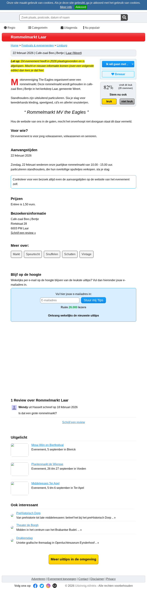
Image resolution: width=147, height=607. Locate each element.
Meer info (66, 7)
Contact (83, 578)
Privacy (111, 578)
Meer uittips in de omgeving (73, 559)
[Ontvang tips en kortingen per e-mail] (54, 585)
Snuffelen (52, 254)
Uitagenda (70, 27)
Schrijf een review (73, 422)
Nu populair (92, 27)
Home (14, 45)
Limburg (62, 45)
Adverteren (38, 578)
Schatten (69, 254)
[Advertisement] (41, 365)
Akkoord (80, 7)
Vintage (86, 254)
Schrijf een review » (23, 232)
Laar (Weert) (74, 53)
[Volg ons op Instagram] (48, 585)
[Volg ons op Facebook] (35, 585)
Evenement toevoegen (62, 578)
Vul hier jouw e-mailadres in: (74, 294)
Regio (11, 27)
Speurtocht (33, 254)
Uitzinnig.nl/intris (85, 585)
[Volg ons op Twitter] (42, 585)
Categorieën (39, 27)
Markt (16, 254)
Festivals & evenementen (38, 45)
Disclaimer (97, 578)
